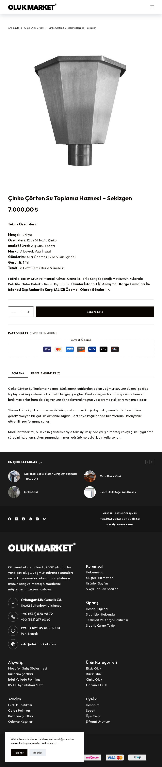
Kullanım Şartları (20, 674)
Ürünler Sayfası (97, 583)
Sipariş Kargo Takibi (101, 625)
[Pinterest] (30, 518)
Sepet (90, 710)
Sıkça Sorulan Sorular (102, 589)
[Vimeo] (44, 518)
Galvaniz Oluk (96, 685)
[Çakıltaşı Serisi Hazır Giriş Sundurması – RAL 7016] (14, 476)
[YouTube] (37, 518)
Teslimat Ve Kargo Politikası (120, 518)
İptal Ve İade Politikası (24, 679)
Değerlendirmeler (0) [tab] (45, 373)
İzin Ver (19, 752)
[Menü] (152, 7)
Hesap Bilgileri (97, 609)
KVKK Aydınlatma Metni (26, 685)
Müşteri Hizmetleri (100, 578)
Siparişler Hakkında (120, 524)
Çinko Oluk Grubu (43, 333)
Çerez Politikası (19, 710)
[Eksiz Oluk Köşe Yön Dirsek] (90, 492)
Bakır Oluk (93, 674)
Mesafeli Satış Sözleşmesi (120, 513)
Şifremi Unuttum (98, 721)
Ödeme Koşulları (20, 721)
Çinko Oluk (31, 492)
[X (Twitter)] (16, 518)
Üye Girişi (93, 716)
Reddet (37, 752)
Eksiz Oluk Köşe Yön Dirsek (118, 492)
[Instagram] (23, 518)
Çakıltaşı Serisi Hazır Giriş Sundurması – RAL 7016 (50, 476)
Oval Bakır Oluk (111, 476)
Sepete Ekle (95, 312)
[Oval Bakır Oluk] (90, 476)
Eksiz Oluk (93, 668)
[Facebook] (9, 518)
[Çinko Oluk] (14, 492)
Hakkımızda (94, 572)
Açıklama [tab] (18, 373)
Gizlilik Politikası (20, 705)
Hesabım (92, 705)
